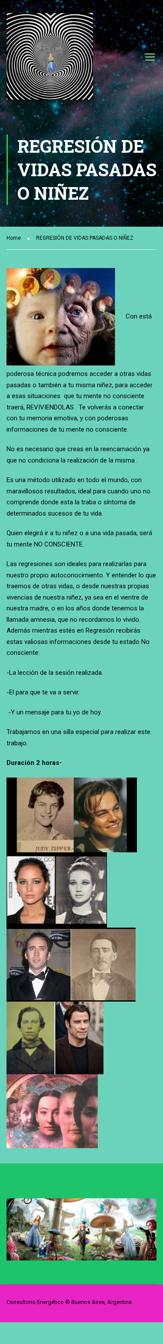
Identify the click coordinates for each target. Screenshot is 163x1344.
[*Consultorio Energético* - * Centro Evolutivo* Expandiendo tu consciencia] (50, 60)
